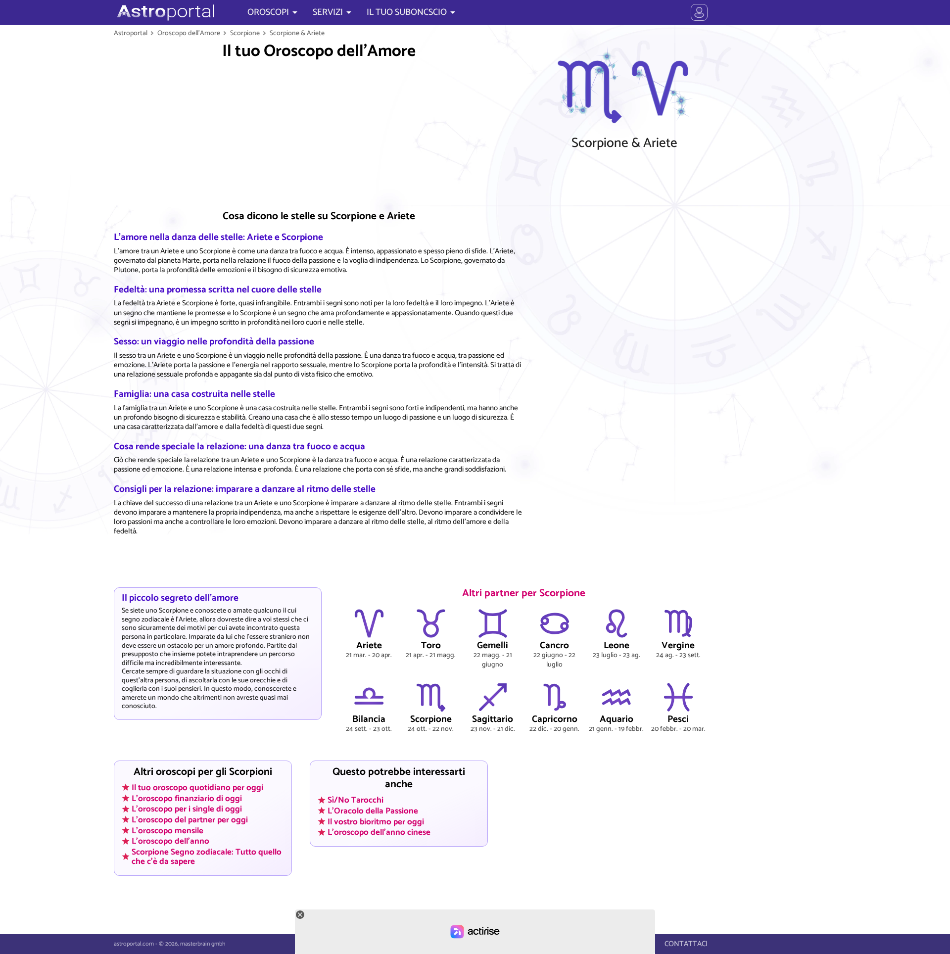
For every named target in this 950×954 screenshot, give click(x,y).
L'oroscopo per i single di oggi (187, 809)
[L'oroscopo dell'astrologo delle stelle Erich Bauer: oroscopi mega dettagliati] (164, 12)
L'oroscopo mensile (167, 830)
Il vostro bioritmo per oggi (376, 821)
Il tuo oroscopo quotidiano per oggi (197, 787)
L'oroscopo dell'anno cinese (379, 832)
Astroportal (130, 33)
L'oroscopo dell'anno (170, 841)
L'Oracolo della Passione (373, 810)
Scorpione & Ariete (297, 33)
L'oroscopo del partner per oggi (190, 819)
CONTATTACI (686, 944)
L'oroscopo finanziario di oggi (187, 798)
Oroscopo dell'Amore (188, 33)
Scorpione (245, 33)
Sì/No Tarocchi (355, 800)
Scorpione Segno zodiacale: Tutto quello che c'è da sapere (207, 857)
